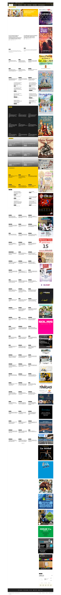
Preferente (10, 77)
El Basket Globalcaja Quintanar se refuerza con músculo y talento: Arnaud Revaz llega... (32, 300)
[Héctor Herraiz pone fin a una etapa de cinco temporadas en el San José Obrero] (32, 361)
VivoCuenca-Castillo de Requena (14, 163)
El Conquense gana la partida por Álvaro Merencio (13, 309)
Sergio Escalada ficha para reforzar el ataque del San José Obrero (22, 319)
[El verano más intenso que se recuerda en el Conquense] (22, 371)
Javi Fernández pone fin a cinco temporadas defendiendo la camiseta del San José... (13, 79)
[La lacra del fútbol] (26, 192)
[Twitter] (50, 3)
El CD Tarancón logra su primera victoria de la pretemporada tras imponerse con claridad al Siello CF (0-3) (15, 37)
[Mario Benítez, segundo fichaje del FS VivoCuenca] (32, 66)
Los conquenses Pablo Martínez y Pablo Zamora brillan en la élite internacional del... (22, 356)
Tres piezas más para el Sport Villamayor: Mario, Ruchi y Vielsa (13, 300)
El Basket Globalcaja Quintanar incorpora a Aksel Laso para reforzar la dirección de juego (18, 101)
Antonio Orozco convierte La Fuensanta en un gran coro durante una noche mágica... (22, 115)
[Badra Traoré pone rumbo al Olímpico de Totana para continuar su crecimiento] (13, 352)
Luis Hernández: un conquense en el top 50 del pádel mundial (32, 176)
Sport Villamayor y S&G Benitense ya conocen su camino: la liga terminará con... (13, 217)
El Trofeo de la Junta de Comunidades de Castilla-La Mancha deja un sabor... (32, 393)
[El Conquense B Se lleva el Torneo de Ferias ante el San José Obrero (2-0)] (13, 57)
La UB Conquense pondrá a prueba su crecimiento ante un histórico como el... (22, 365)
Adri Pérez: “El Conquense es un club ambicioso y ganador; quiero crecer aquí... (13, 263)
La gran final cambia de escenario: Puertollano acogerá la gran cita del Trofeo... (21, 244)
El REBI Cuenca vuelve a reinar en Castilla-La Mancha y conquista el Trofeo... (32, 79)
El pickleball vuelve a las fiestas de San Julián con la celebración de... (13, 384)
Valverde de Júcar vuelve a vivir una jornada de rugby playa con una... (32, 384)
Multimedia (25, 145)
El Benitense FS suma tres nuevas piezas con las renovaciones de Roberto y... (32, 263)
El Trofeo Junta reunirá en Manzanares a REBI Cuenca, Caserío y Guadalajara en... (22, 403)
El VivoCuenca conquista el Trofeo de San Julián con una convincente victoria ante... (32, 375)
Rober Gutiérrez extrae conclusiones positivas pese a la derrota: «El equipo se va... (13, 70)
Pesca (24, 48)
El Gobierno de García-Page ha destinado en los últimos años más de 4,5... (32, 61)
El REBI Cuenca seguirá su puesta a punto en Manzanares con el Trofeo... (32, 217)
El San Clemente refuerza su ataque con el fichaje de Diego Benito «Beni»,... (22, 217)
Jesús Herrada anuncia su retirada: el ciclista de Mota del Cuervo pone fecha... (22, 254)
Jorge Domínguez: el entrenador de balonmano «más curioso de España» (12, 186)
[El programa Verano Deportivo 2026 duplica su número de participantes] (26, 89)
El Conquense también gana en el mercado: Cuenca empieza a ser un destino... (22, 263)
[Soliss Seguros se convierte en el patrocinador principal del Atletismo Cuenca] (32, 305)
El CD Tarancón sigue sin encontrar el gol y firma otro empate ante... (13, 244)
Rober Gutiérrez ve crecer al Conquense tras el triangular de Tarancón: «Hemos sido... (22, 384)
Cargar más (22, 443)
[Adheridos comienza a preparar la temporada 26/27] (32, 427)
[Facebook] (46, 3)
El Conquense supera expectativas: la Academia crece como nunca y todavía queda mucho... (22, 290)
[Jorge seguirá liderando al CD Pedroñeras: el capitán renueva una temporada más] (22, 277)
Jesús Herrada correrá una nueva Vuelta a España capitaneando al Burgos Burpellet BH (12, 328)
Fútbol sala (30, 68)
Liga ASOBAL (30, 77)
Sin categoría (10, 224)
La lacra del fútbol (31, 191)
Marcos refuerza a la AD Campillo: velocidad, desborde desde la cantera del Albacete (32, 328)
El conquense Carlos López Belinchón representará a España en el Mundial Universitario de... (22, 309)
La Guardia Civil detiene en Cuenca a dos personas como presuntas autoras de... (13, 135)
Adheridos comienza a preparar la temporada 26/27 (32, 431)
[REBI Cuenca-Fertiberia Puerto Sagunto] (30, 162)
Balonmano (30, 59)
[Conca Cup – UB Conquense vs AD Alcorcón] (30, 142)
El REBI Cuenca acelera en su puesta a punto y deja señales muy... (13, 375)
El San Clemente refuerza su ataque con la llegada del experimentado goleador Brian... (32, 413)
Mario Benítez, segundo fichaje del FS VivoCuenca (32, 70)
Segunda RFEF (30, 224)
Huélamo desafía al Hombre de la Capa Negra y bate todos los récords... (13, 413)
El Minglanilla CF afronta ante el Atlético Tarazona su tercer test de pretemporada (13, 281)
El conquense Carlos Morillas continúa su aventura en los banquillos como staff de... (22, 338)
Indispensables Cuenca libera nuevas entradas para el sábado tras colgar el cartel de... (13, 115)
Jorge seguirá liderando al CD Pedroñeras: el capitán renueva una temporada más (22, 281)
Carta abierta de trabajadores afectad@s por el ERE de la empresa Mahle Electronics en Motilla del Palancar (18, 203)
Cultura (19, 133)
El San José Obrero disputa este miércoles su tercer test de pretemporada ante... (22, 300)
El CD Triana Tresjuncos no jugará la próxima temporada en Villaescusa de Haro (18, 94)
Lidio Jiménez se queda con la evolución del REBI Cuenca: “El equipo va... (32, 423)
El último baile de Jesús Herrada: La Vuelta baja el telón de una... (22, 70)
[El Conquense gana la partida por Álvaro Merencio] (13, 305)
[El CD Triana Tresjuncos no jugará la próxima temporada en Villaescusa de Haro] (11, 95)
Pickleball (10, 382)
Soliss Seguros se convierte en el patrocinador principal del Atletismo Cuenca (32, 309)
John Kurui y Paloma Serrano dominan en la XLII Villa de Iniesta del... (13, 254)
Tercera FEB (15, 103)
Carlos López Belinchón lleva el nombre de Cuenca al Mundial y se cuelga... (22, 235)
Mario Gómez (29, 145)
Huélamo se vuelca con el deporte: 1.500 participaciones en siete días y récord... (13, 290)
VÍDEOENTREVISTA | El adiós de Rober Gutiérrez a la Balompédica (13, 176)
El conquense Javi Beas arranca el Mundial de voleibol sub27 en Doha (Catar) (32, 272)
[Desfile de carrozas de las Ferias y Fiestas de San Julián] (15, 152)
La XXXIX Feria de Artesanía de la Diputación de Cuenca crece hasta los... (22, 135)
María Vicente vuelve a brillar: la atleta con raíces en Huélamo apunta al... (13, 423)
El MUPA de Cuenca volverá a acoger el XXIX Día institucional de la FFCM (33, 101)
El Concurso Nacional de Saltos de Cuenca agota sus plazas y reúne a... (13, 319)
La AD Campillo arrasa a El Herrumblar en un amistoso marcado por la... (22, 413)
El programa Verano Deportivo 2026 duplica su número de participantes (32, 88)
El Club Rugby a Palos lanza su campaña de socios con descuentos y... (13, 347)
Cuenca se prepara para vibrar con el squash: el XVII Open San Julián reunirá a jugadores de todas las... (33, 83)
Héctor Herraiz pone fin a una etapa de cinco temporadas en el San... (32, 365)
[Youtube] (52, 3)
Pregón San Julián (27, 153)
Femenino (30, 345)
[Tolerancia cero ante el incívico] (11, 198)
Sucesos (10, 133)
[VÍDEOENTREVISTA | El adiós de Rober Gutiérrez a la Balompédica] (13, 172)
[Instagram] (47, 3)
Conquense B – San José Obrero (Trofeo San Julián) (14, 143)
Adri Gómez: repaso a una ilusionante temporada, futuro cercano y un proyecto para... (22, 186)
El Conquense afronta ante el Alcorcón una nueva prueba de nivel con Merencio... (32, 226)
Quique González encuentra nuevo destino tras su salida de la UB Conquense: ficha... (32, 235)
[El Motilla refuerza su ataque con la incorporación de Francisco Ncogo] (22, 418)
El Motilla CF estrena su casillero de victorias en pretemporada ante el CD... (22, 61)
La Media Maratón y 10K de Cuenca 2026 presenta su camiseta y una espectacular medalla (18, 89)
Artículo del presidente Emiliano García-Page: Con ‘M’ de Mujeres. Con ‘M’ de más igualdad (17, 192)
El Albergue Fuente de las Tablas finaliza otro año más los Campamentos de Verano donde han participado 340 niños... (33, 95)
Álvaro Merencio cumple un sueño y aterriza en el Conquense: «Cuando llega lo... (32, 254)
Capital (19, 123)
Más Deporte (30, 90)
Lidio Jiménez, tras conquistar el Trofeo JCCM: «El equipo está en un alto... (22, 79)
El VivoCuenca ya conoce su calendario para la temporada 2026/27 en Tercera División (22, 441)
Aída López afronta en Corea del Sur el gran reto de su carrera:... (22, 226)
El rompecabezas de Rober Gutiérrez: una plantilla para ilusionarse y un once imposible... (32, 403)
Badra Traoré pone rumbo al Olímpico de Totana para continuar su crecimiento (13, 356)
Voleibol (10, 401)
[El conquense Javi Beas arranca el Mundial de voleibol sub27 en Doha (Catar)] (32, 267)
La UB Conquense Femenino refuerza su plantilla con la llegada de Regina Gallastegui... (32, 347)
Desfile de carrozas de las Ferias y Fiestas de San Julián (14, 153)
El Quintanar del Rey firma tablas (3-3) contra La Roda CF (13, 234)
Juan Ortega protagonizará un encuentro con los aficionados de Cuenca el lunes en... (32, 135)
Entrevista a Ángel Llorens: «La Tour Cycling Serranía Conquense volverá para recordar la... (22, 176)
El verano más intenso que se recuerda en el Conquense (22, 375)
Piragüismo (20, 233)
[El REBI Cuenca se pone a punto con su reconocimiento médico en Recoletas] (13, 267)
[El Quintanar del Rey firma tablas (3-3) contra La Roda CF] (13, 231)
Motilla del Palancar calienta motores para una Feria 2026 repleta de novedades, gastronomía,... (13, 125)
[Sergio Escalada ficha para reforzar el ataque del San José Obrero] (22, 315)
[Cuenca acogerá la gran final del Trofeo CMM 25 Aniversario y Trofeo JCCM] (32, 334)
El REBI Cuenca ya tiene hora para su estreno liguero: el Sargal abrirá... (32, 244)
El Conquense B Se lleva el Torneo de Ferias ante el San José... (13, 61)
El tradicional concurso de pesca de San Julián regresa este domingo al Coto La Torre (30, 36)
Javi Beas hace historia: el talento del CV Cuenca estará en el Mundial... (13, 403)
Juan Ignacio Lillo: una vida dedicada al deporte (32, 186)
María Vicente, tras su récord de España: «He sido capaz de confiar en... (32, 356)
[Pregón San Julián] (30, 152)
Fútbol (9, 49)
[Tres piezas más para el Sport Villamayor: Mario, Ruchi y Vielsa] (13, 296)
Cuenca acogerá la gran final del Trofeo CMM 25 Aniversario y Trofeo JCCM (32, 338)
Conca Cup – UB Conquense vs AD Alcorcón (29, 144)
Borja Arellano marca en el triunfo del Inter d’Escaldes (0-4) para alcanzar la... (13, 338)
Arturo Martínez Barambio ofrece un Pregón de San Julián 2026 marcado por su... (32, 125)
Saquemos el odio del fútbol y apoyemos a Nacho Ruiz (33, 197)
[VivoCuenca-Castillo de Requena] (15, 162)
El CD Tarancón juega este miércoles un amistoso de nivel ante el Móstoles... (32, 281)
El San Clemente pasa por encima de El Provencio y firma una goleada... (22, 393)
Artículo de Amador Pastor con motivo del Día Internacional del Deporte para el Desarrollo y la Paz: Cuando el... (33, 203)
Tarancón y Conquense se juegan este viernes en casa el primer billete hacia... (13, 441)
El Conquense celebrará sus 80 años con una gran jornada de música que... (13, 432)
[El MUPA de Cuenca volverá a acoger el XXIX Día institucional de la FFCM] (26, 101)
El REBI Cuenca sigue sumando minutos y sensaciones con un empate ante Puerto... (22, 432)
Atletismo (15, 91)
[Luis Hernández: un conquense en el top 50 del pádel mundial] (32, 172)
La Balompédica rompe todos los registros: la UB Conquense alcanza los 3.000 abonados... (22, 328)
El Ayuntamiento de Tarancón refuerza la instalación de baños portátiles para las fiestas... (32, 115)
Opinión (30, 192)
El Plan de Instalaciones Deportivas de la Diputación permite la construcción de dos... (13, 393)
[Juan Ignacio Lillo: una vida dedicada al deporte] (32, 182)
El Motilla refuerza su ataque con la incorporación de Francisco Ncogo (22, 423)
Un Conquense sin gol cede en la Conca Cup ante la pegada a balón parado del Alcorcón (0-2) (18, 83)
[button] (52, 5)
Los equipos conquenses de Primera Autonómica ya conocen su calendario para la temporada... (13, 365)
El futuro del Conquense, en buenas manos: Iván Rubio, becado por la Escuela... (32, 319)
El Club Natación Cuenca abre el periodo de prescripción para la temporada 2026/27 (32, 290)
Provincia (10, 123)
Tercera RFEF (20, 215)
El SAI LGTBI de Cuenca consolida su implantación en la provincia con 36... (22, 125)
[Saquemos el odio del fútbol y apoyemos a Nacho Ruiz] (26, 198)
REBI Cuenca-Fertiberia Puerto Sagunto (29, 163)
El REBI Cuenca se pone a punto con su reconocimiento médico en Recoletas (13, 272)
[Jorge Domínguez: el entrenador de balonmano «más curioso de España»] (13, 182)
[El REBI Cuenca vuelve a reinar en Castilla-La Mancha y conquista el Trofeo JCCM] (32, 75)
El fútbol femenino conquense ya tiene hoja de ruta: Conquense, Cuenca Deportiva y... (22, 272)
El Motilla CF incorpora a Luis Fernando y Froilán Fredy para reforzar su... (32, 441)
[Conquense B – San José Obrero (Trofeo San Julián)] (15, 142)
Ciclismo (20, 68)
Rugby (9, 345)
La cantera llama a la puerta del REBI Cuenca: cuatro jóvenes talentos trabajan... (22, 347)
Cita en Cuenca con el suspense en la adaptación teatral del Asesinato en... (13, 226)
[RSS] (49, 3)
